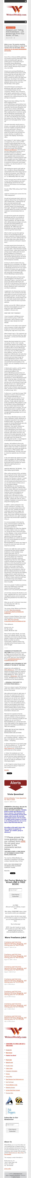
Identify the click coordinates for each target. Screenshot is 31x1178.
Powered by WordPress (14, 1175)
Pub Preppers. (7, 1154)
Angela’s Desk (9, 1065)
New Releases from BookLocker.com (15, 1079)
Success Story (9, 1093)
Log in (7, 1175)
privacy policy (7, 1168)
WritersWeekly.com (9, 670)
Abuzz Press (21, 1152)
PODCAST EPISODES (11, 1071)
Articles (8, 1074)
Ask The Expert (10, 1082)
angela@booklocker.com (10, 660)
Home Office (9, 1076)
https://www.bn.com (9, 748)
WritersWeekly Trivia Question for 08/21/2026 (15, 799)
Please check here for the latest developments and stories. (15, 49)
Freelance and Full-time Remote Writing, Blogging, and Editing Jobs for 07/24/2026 (15, 993)
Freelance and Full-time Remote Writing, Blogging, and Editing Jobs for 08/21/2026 (15, 943)
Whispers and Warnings (10, 149)
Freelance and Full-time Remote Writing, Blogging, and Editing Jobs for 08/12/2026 (15, 955)
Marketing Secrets (10, 1087)
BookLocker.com (13, 1152)
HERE (23, 841)
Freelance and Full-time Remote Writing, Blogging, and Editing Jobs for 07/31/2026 (15, 980)
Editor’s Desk (9, 1068)
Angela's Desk (11, 27)
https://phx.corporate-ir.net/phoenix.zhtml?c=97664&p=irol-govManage (14, 611)
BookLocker (14, 676)
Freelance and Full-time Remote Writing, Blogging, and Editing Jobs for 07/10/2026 (15, 1017)
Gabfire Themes (16, 1177)
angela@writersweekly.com (15, 659)
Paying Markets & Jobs (11, 1085)
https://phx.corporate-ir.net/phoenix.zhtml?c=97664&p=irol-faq (14, 620)
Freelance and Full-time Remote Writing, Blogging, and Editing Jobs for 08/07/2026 (15, 968)
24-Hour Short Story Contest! (13, 1090)
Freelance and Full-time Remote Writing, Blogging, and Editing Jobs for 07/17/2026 (15, 1005)
